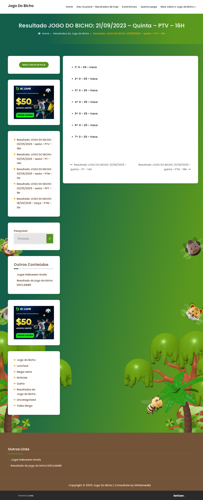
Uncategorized (26, 400)
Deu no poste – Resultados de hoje (97, 6)
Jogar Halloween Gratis (32, 274)
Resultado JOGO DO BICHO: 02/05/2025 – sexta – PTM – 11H (34, 173)
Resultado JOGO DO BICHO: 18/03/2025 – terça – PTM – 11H (34, 203)
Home (69, 6)
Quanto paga (149, 6)
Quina (21, 383)
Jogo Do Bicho (21, 6)
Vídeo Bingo (25, 406)
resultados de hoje (33, 64)
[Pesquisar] (49, 238)
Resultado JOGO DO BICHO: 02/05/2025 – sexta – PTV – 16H (34, 144)
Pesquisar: (21, 231)
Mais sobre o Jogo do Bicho (177, 6)
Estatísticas (129, 6)
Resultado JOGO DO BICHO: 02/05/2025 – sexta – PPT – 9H (34, 188)
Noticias (22, 377)
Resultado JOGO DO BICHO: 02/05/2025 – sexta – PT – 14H (34, 159)
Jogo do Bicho (26, 360)
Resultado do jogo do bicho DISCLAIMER (36, 465)
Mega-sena (24, 372)
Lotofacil (22, 366)
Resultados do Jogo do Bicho (71, 33)
